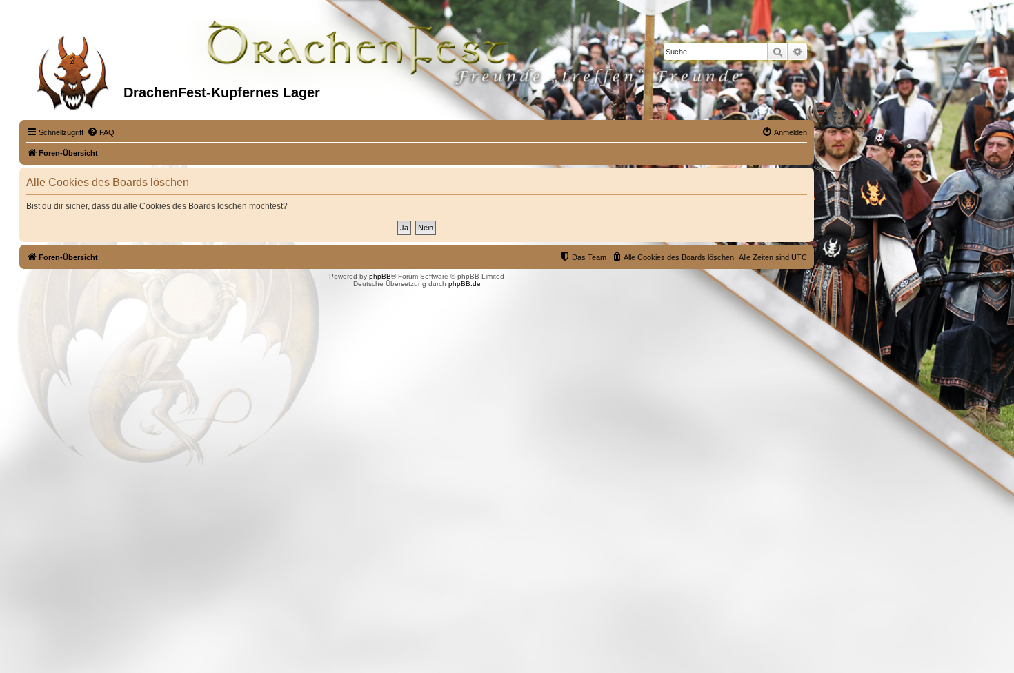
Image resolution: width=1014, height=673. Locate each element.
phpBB (380, 276)
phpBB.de (464, 284)
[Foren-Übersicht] (73, 68)
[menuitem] (101, 132)
